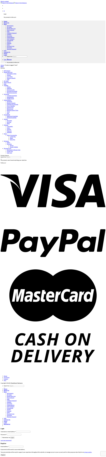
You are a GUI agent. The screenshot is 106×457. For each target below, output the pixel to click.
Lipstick (9, 129)
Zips (8, 113)
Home (5, 21)
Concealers (10, 126)
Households (10, 40)
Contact (6, 379)
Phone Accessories (12, 92)
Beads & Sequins (11, 103)
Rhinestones (10, 109)
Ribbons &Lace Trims (12, 110)
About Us (6, 22)
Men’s (8, 44)
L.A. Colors (10, 76)
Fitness (9, 87)
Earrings (9, 122)
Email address (5, 446)
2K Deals (9, 27)
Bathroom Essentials (12, 116)
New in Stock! (10, 30)
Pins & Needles (11, 106)
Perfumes (9, 47)
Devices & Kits (11, 89)
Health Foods (10, 98)
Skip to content (5, 1)
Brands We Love (11, 28)
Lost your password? (6, 440)
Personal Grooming (12, 91)
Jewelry (9, 42)
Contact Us (7, 52)
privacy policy (88, 452)
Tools (8, 111)
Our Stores (6, 377)
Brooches (9, 120)
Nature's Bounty (11, 78)
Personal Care (10, 46)
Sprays (12, 145)
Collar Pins (13, 136)
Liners (8, 128)
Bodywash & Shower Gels (13, 150)
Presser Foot (10, 107)
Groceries (9, 36)
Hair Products (10, 39)
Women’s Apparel (11, 49)
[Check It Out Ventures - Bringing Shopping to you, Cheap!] (14, 3)
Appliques (9, 101)
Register (3, 455)
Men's (5, 133)
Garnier (9, 75)
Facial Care (10, 151)
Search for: (10, 56)
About (5, 376)
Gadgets (9, 34)
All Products (10, 25)
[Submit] (7, 58)
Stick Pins (12, 139)
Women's (9, 144)
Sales (8, 31)
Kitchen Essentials (11, 117)
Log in (12, 437)
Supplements (10, 97)
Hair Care (9, 153)
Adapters (9, 88)
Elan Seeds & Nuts (11, 73)
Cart (5, 50)
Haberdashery (11, 37)
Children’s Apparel (12, 33)
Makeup (9, 43)
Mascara (9, 131)
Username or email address (8, 431)
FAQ (5, 380)
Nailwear (9, 132)
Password (4, 434)
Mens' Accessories (12, 135)
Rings (8, 123)
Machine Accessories (12, 104)
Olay (8, 79)
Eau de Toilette (14, 147)
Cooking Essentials (12, 95)
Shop (5, 24)
